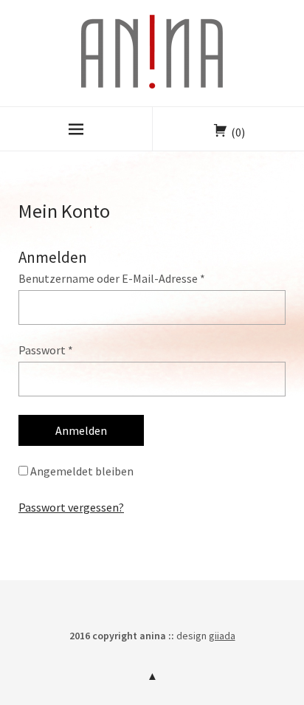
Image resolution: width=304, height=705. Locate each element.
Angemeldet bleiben (81, 471)
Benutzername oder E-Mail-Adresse (111, 278)
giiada (222, 635)
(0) (238, 132)
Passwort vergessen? (71, 507)
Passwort (45, 350)
